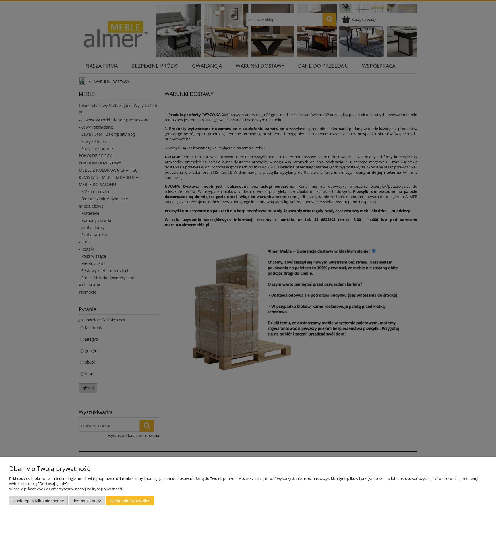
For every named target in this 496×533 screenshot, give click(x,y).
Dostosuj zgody (87, 500)
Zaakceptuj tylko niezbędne (38, 500)
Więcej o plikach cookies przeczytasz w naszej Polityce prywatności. (66, 488)
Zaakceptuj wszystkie (130, 500)
